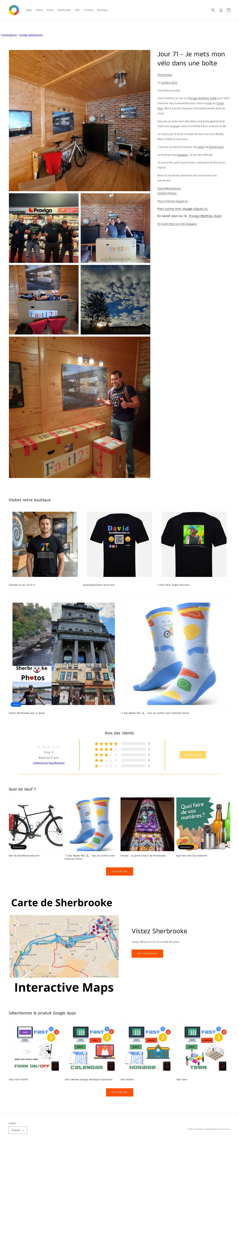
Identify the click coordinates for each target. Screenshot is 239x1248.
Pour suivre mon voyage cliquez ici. (182, 209)
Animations (9, 35)
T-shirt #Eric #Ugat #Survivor (174, 585)
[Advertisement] (105, 1195)
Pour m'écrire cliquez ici (172, 201)
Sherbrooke (164, 75)
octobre (166, 82)
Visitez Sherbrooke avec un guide (27, 713)
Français (16, 1130)
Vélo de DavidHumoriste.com (24, 855)
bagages (182, 154)
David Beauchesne (169, 188)
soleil (200, 147)
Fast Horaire (127, 1079)
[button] (213, 10)
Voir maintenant (147, 953)
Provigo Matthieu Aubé (202, 98)
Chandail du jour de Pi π (22, 585)
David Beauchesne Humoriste (99, 585)
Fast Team (181, 1079)
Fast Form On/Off (18, 1079)
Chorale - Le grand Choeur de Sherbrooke (143, 855)
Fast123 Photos (167, 193)
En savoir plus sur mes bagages (177, 224)
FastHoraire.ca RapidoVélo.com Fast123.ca (211, 1129)
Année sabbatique (31, 35)
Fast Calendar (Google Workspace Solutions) (88, 1079)
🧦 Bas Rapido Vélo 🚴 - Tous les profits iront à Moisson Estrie (154, 713)
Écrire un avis (192, 755)
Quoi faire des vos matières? (192, 855)
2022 (174, 82)
